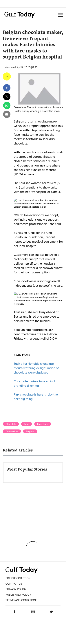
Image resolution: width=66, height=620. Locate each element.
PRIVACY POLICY (16, 589)
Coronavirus (12, 431)
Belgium (30, 431)
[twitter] (6, 96)
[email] (6, 114)
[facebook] (6, 88)
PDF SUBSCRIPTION (18, 578)
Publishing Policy (18, 594)
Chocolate (11, 424)
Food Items (42, 424)
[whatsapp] (6, 105)
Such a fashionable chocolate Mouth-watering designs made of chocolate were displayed (36, 368)
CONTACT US (14, 583)
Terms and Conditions (21, 600)
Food (26, 424)
